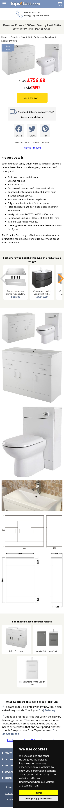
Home (4, 37)
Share (19, 135)
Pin (45, 135)
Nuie (23, 37)
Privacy (10, 787)
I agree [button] (38, 792)
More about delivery (32, 117)
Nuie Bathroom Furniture (41, 37)
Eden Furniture (9, 40)
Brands (14, 37)
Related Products (32, 147)
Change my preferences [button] (38, 798)
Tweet (32, 135)
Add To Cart (32, 97)
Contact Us (11, 793)
